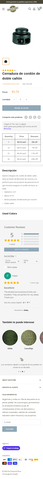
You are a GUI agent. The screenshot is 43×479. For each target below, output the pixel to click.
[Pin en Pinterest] (30, 117)
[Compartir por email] (39, 117)
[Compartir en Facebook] (26, 117)
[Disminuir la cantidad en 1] (14, 99)
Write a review (21, 249)
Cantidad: (6, 99)
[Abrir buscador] (29, 9)
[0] (38, 9)
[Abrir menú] (3, 9)
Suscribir (9, 429)
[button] (9, 70)
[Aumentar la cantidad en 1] (26, 99)
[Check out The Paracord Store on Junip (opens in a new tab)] (26, 310)
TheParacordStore (10, 84)
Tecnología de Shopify (10, 474)
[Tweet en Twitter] (34, 117)
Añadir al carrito (21, 108)
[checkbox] (12, 267)
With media (12, 267)
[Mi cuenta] (34, 9)
